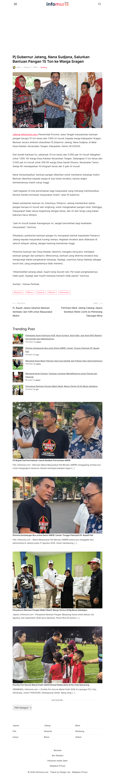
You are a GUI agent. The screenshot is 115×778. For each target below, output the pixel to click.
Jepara (16, 725)
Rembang (79, 731)
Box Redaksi (57, 755)
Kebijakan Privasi (57, 766)
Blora (77, 725)
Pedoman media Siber (57, 760)
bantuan (18, 292)
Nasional (48, 731)
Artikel (78, 737)
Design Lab (65, 772)
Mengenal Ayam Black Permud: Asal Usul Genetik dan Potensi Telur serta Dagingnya (63, 361)
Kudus (15, 737)
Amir (19, 67)
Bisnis (46, 737)
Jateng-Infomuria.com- (25, 134)
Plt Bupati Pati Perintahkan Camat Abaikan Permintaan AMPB (41, 460)
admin (38, 342)
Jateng (43, 67)
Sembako (65, 292)
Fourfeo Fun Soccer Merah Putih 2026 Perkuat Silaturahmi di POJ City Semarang (51, 685)
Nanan (52, 292)
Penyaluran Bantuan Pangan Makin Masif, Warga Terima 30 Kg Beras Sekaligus (61, 386)
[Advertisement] (57, 30)
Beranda (57, 750)
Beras (30, 292)
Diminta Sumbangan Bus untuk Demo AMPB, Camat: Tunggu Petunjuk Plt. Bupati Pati (53, 535)
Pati (14, 731)
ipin (37, 355)
